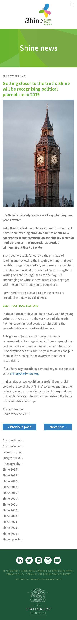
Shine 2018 (10, 487)
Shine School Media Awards (38, 14)
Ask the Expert (12, 440)
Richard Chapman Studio (46, 579)
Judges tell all (12, 458)
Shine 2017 (10, 481)
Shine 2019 (10, 493)
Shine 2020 (10, 498)
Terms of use (34, 574)
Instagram (48, 560)
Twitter (29, 560)
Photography (11, 464)
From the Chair (13, 452)
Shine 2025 (10, 528)
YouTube (57, 560)
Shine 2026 (10, 533)
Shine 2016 (10, 475)
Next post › (58, 427)
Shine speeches (13, 539)
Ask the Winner (13, 446)
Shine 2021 (10, 504)
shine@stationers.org (24, 373)
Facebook (38, 560)
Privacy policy (15, 574)
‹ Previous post (19, 427)
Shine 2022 (10, 510)
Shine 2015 (10, 469)
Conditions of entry (57, 574)
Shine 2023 (10, 516)
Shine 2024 (10, 522)
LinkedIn (19, 560)
